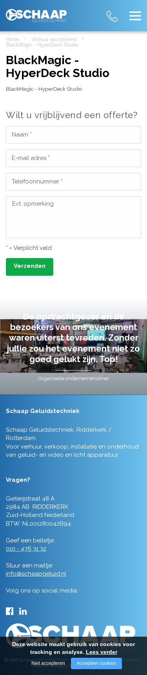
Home (12, 39)
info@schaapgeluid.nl (36, 573)
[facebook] (9, 611)
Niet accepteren (48, 663)
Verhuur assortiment (54, 39)
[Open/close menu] (135, 16)
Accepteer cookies (96, 663)
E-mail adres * (31, 158)
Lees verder (101, 652)
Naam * (22, 134)
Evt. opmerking (33, 203)
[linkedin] (23, 611)
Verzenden (29, 265)
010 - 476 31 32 (120, 12)
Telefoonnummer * (37, 181)
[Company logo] (36, 12)
